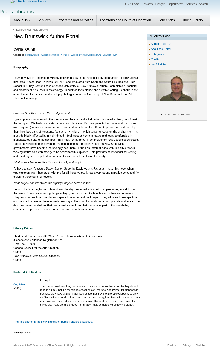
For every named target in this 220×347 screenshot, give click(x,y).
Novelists (65, 55)
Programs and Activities (75, 20)
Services (191, 4)
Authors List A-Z (161, 43)
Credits (155, 59)
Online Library (192, 20)
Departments (176, 4)
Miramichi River (110, 55)
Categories (157, 54)
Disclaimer (201, 345)
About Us (21, 20)
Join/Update (158, 64)
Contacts (147, 4)
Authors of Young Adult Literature (86, 55)
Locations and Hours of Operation (125, 20)
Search (203, 4)
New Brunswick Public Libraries (31, 29)
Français (160, 4)
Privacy (187, 345)
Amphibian (19, 284)
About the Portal (161, 49)
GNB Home (132, 4)
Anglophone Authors (50, 55)
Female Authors (32, 55)
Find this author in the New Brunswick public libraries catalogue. (53, 321)
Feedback (172, 345)
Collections (166, 20)
